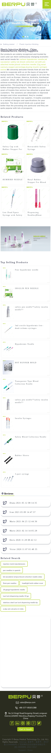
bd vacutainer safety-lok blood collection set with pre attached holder (24, 62)
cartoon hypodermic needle (32, 59)
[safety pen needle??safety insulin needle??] (8, 312)
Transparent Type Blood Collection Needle (27, 382)
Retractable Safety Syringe (37, 148)
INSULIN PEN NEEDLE (27, 288)
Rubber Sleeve (22, 455)
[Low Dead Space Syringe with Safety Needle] (13, 198)
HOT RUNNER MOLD (26, 363)
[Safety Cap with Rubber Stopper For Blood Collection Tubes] (13, 132)
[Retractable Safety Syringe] (38, 132)
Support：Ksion (25, 750)
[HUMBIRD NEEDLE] (13, 165)
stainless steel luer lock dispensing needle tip (20, 602)
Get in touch (25, 729)
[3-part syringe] (8, 479)
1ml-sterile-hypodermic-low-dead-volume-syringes (29, 327)
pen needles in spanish (11, 570)
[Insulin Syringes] (8, 423)
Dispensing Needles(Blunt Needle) (35, 213)
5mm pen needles (9, 583)
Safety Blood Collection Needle (30, 437)
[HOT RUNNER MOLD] (8, 367)
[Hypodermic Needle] (8, 349)
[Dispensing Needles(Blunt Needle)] (38, 198)
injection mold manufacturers (14, 564)
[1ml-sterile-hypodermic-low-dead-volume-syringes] (8, 330)
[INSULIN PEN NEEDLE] (8, 293)
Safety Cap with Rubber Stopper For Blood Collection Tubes (12, 148)
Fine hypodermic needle (27, 270)
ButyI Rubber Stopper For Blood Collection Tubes (37, 181)
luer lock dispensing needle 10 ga (16, 596)
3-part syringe (22, 474)
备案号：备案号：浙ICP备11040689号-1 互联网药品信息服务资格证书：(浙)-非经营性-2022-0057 (26, 744)
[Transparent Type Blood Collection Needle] (8, 386)
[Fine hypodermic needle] (8, 274)
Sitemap (22, 742)
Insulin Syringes (23, 418)
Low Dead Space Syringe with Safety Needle (13, 213)
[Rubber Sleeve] (8, 460)
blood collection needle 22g (27, 65)
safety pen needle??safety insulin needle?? (31, 308)
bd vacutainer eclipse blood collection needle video (22, 577)
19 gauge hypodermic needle (14, 590)
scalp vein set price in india (13, 609)
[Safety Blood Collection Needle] (8, 441)
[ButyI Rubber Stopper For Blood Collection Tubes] (38, 165)
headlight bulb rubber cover (32, 583)
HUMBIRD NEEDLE (13, 180)
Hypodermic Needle (24, 344)
